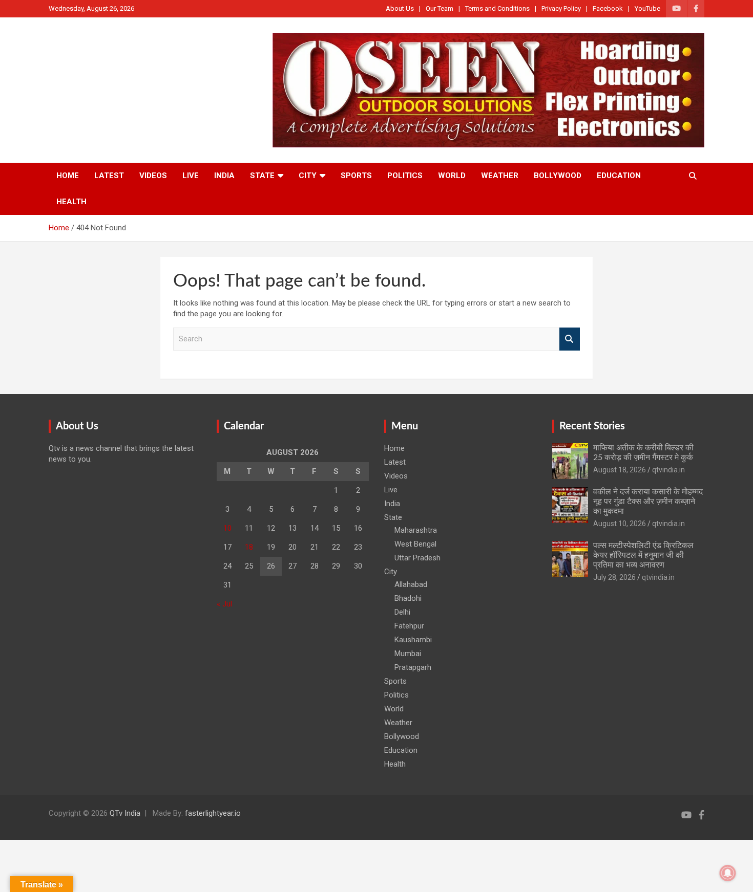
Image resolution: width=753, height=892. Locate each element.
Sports (356, 175)
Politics (405, 175)
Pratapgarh (412, 667)
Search (569, 339)
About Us (400, 8)
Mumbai (407, 653)
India (224, 175)
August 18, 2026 (619, 470)
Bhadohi (408, 598)
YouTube (647, 8)
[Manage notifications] (728, 873)
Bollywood (557, 175)
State (262, 175)
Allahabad (410, 584)
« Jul (224, 603)
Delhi (402, 612)
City (308, 175)
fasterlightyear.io (213, 813)
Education (619, 175)
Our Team (439, 8)
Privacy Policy (561, 8)
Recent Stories (592, 426)
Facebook (608, 8)
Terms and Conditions (497, 8)
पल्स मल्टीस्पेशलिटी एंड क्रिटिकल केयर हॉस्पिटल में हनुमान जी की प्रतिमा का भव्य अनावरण (643, 555)
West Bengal (415, 544)
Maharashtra (415, 530)
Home (67, 175)
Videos (153, 175)
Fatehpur (409, 625)
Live (190, 175)
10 (227, 528)
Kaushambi (413, 639)
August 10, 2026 (619, 523)
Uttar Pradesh (417, 557)
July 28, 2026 (614, 577)
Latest (109, 175)
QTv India (125, 813)
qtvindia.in (668, 470)
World (452, 175)
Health (71, 201)
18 (249, 547)
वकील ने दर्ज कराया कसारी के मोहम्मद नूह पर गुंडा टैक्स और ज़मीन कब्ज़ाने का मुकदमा (648, 501)
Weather (499, 175)
